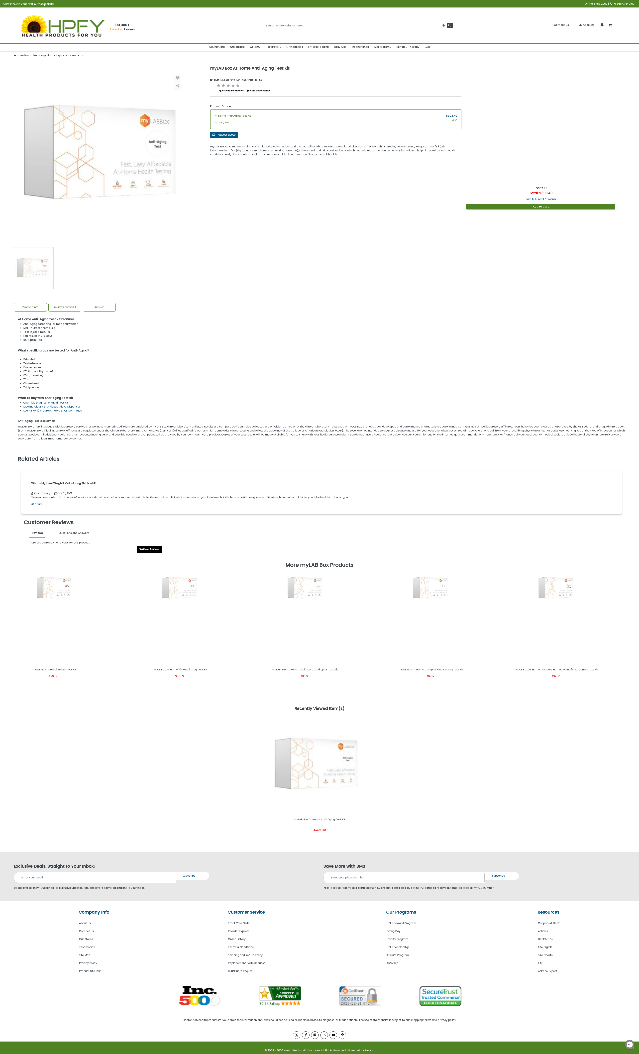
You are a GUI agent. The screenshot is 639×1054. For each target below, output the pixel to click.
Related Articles (39, 459)
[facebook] (306, 1035)
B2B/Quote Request (241, 971)
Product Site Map (90, 971)
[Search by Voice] (444, 25)
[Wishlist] (177, 78)
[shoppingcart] (610, 25)
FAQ (540, 963)
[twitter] (296, 1035)
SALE (428, 47)
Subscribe (189, 876)
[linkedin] (324, 1035)
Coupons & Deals (549, 923)
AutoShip (392, 963)
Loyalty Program (397, 939)
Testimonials (87, 947)
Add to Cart (541, 207)
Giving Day (393, 931)
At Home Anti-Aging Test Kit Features (46, 319)
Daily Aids (340, 47)
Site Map (84, 955)
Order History (237, 939)
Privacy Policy (88, 963)
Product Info (30, 307)
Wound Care (217, 47)
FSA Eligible (545, 947)
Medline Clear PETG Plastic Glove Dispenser (51, 407)
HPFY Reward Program (401, 923)
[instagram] (315, 1035)
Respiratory (273, 47)
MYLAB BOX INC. (225, 80)
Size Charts (545, 955)
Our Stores (86, 939)
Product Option (220, 106)
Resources (548, 912)
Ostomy (255, 47)
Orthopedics (294, 47)
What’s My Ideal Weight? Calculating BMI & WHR (63, 483)
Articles (99, 307)
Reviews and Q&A (64, 307)
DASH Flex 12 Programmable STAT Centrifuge (52, 411)
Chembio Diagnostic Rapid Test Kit (45, 403)
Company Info (94, 912)
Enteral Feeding (318, 47)
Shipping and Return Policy (245, 955)
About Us (85, 923)
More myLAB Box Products (320, 565)
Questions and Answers (231, 90)
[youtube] (333, 1035)
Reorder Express (238, 931)
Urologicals (237, 47)
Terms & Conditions (241, 947)
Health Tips (545, 939)
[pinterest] (342, 1035)
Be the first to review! (259, 90)
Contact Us (561, 25)
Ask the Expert (547, 971)
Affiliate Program (398, 955)
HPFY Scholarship (398, 947)
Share (39, 504)
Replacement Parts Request (246, 963)
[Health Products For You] (62, 25)
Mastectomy (382, 47)
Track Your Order (239, 923)
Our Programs (401, 912)
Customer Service (246, 912)
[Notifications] (602, 25)
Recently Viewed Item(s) (320, 708)
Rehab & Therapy (407, 47)
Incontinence (360, 47)
